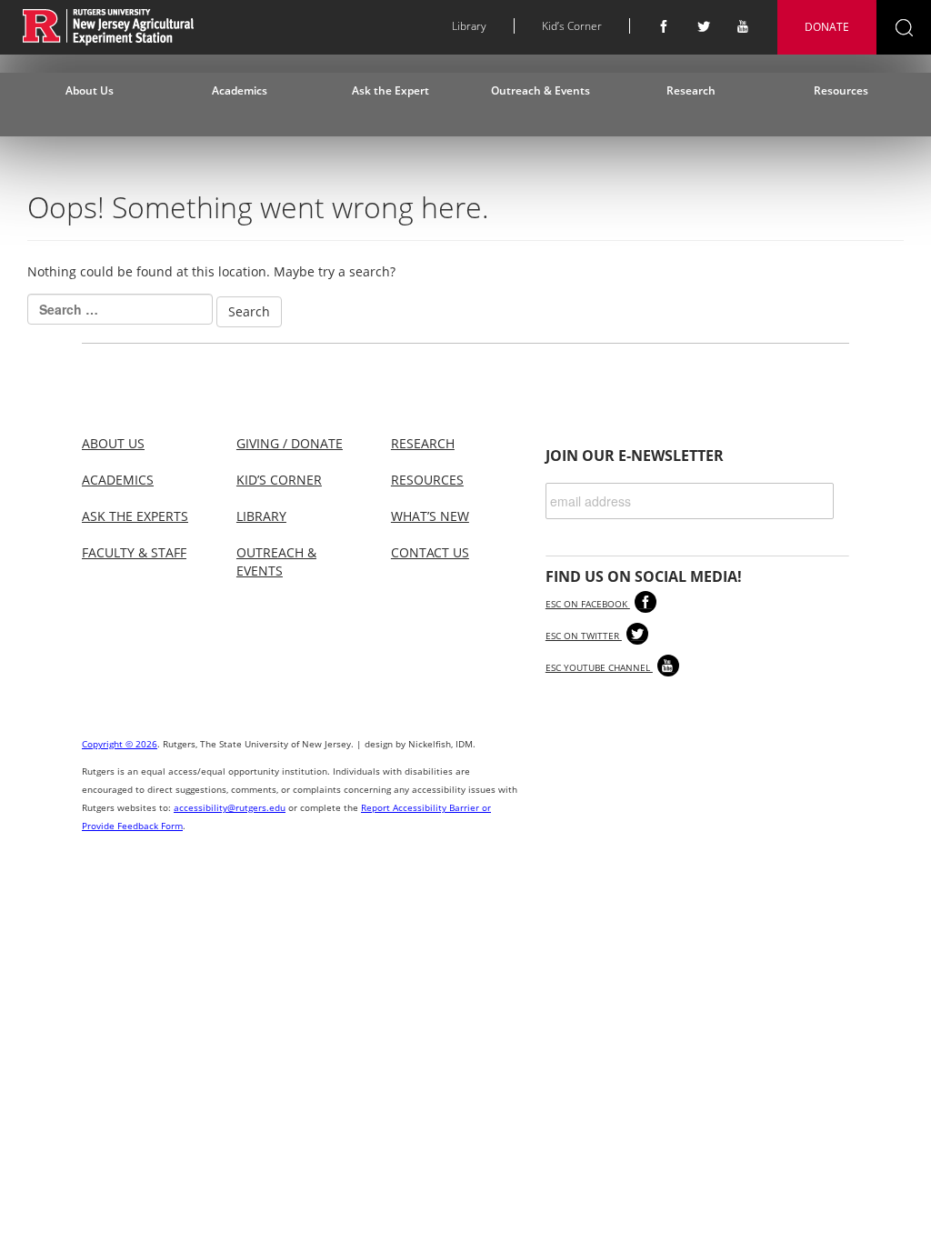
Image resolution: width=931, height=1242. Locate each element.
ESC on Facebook (588, 603)
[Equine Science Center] (109, 26)
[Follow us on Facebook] (663, 26)
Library (469, 26)
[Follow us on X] (703, 26)
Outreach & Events (540, 90)
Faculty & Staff (134, 552)
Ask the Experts (135, 516)
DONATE (827, 27)
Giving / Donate (289, 443)
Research (691, 90)
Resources (841, 90)
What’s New (430, 516)
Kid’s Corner (572, 26)
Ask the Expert (390, 90)
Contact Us (430, 552)
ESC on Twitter (584, 635)
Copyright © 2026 (119, 743)
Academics (239, 90)
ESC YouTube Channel (599, 667)
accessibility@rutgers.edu (229, 807)
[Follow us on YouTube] (743, 26)
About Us (89, 90)
